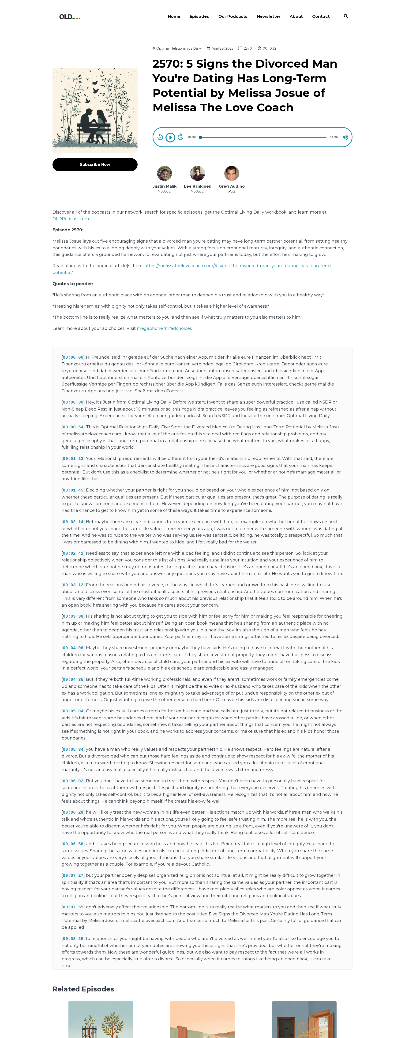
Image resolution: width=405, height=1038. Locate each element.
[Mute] (345, 137)
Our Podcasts (233, 16)
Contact (321, 16)
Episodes (199, 16)
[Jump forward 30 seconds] (180, 137)
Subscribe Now (95, 164)
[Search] (343, 17)
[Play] (170, 137)
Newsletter (268, 16)
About (296, 16)
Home (174, 16)
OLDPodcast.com (70, 218)
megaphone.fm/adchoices (164, 328)
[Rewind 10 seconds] (160, 137)
